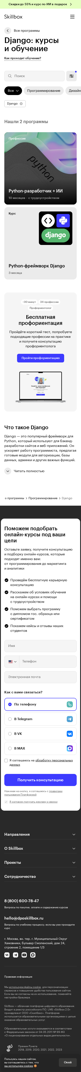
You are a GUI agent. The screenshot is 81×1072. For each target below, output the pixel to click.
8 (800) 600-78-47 (21, 901)
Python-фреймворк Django (37, 266)
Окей (67, 1062)
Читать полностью (29, 471)
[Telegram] (15, 955)
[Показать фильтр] (71, 76)
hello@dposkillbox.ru (23, 918)
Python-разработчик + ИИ (36, 191)
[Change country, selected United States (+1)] (12, 661)
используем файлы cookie (25, 987)
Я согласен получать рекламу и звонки (33, 801)
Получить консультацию (40, 780)
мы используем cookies (18, 1066)
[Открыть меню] (72, 16)
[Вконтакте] (7, 955)
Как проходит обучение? (22, 58)
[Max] (32, 955)
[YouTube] (24, 955)
